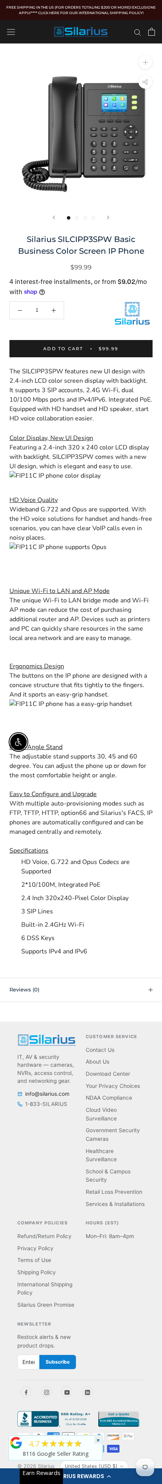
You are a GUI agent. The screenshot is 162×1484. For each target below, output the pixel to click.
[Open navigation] (11, 31)
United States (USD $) (91, 1466)
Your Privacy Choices (113, 1086)
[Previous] (54, 217)
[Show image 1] (68, 218)
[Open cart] (151, 32)
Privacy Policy (35, 1248)
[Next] (108, 217)
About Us (97, 1061)
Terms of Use (34, 1260)
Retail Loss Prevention (114, 1192)
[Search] (137, 31)
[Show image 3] (85, 218)
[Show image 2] (77, 218)
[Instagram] (46, 1391)
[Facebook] (25, 1391)
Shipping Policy (36, 1272)
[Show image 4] (93, 218)
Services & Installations (115, 1204)
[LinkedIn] (87, 1391)
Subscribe (58, 1362)
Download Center (108, 1074)
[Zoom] (145, 62)
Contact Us (100, 1050)
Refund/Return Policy (44, 1236)
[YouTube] (66, 1391)
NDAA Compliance (109, 1098)
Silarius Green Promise (45, 1305)
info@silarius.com (47, 1094)
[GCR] (16, 1443)
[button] (81, 1476)
